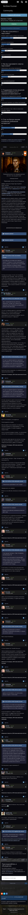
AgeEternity (8, 813)
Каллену (4, 198)
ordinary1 (8, 826)
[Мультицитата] (2, 247)
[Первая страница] (2, 149)
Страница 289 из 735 (14, 147)
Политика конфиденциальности (16, 909)
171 (3, 39)
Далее (23, 859)
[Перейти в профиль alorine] (3, 531)
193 (3, 129)
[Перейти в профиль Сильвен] (3, 153)
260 (3, 72)
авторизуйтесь (9, 871)
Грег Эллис (9, 195)
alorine (7, 530)
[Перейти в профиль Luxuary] (3, 476)
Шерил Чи (7, 187)
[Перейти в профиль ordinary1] (3, 826)
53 (2, 52)
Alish (6, 740)
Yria (6, 772)
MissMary (8, 293)
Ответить (14, 24)
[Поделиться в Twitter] (4, 894)
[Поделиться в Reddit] (2, 894)
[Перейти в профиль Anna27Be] (3, 800)
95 (2, 78)
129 (3, 46)
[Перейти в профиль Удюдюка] (3, 415)
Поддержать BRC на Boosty (14, 15)
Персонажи (20, 20)
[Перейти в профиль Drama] (3, 324)
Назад (4, 859)
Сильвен (6, 20)
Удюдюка (8, 414)
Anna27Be (8, 799)
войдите (10, 139)
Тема (4, 909)
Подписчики (12, 883)
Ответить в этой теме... (10, 878)
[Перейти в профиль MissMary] (3, 293)
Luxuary (7, 476)
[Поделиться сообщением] (22, 154)
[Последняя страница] (26, 147)
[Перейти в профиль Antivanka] (3, 382)
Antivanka (8, 381)
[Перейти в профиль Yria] (3, 772)
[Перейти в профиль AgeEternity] (3, 813)
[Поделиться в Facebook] (7, 894)
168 (3, 135)
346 (3, 99)
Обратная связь (13, 910)
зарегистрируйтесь (18, 139)
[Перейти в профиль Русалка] (3, 251)
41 (26, 883)
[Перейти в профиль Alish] (3, 740)
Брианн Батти (16, 188)
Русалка (7, 250)
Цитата (6, 247)
